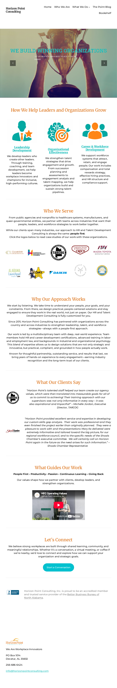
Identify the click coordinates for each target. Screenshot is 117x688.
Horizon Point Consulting (15, 10)
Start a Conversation (58, 567)
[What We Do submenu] (89, 7)
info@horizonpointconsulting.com (27, 671)
